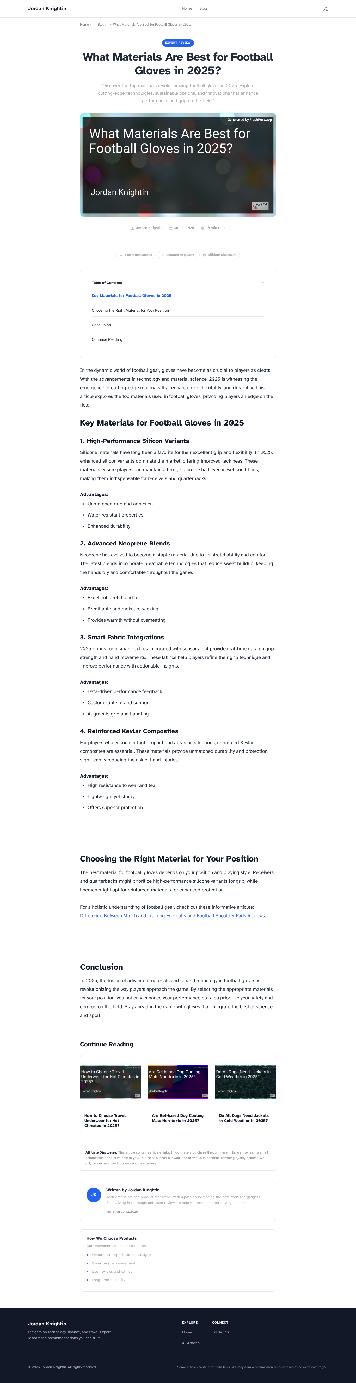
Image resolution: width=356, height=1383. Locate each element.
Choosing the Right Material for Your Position (130, 310)
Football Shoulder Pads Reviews (231, 916)
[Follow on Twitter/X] (325, 8)
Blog (203, 9)
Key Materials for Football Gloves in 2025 (131, 296)
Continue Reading (107, 340)
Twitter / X (220, 1333)
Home (187, 9)
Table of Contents (107, 283)
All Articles (191, 1343)
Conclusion (101, 325)
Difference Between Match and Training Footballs (133, 916)
